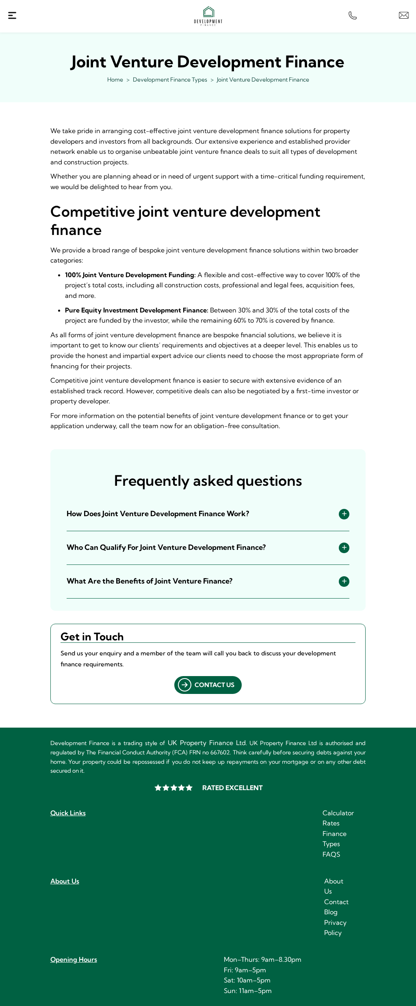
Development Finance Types (170, 79)
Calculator (338, 813)
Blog (331, 912)
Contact (336, 902)
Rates (331, 823)
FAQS (331, 854)
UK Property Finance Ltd (207, 743)
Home (115, 79)
